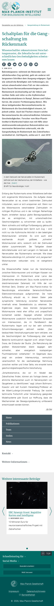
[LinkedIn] (9, 64)
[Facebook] (4, 64)
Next (51, 511)
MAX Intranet (27, 572)
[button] (49, 171)
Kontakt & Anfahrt (27, 566)
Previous (3, 511)
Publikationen (12, 424)
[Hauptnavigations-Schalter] (49, 9)
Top (48, 553)
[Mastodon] (25, 64)
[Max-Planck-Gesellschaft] (15, 584)
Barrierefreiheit (28, 595)
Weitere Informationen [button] (15, 462)
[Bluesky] (20, 64)
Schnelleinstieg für (13, 556)
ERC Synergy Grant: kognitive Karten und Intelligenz (25, 514)
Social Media (10, 561)
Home (9, 417)
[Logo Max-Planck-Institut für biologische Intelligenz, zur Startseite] (22, 9)
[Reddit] (15, 64)
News (8, 442)
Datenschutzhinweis (36, 591)
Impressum (14, 591)
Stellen (9, 436)
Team (8, 429)
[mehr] (14, 183)
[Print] (36, 64)
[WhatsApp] (31, 64)
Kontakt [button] (6, 453)
